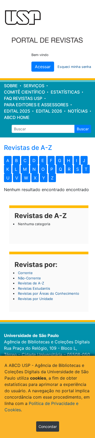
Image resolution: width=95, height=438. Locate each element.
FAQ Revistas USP (23, 98)
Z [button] (52, 178)
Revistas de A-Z (31, 283)
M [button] (25, 169)
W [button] (26, 178)
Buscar (83, 129)
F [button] (51, 160)
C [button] (25, 160)
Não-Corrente (29, 278)
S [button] (77, 169)
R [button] (69, 169)
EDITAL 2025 (17, 111)
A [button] (7, 160)
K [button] (7, 169)
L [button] (16, 169)
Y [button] (43, 178)
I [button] (76, 160)
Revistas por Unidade (35, 299)
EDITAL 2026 (49, 111)
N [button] (34, 169)
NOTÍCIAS (78, 111)
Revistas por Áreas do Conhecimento (48, 293)
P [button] (51, 169)
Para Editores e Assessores (36, 104)
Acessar (43, 66)
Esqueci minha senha (74, 67)
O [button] (43, 169)
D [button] (34, 160)
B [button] (16, 160)
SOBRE (11, 85)
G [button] (59, 160)
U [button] (8, 178)
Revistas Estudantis (34, 288)
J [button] (84, 160)
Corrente (25, 273)
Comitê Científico (24, 92)
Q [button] (60, 169)
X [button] (35, 178)
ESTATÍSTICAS (65, 92)
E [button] (42, 160)
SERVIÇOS (33, 85)
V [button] (16, 178)
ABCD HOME (17, 117)
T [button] (86, 169)
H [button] (68, 160)
